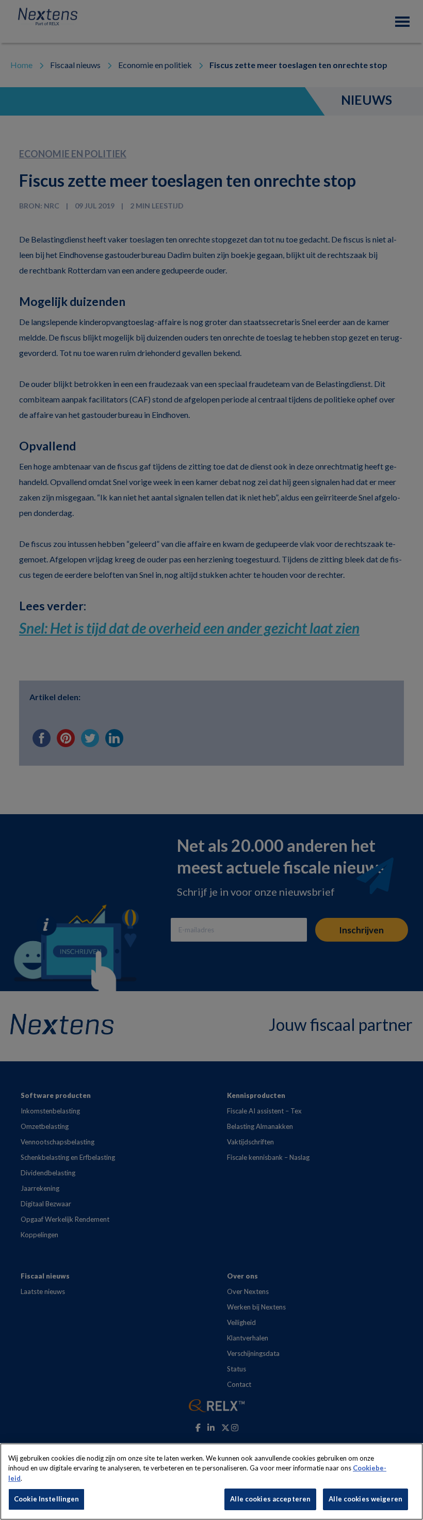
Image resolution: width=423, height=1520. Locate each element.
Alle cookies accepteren (270, 1499)
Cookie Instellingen (46, 1499)
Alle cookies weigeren (365, 1499)
